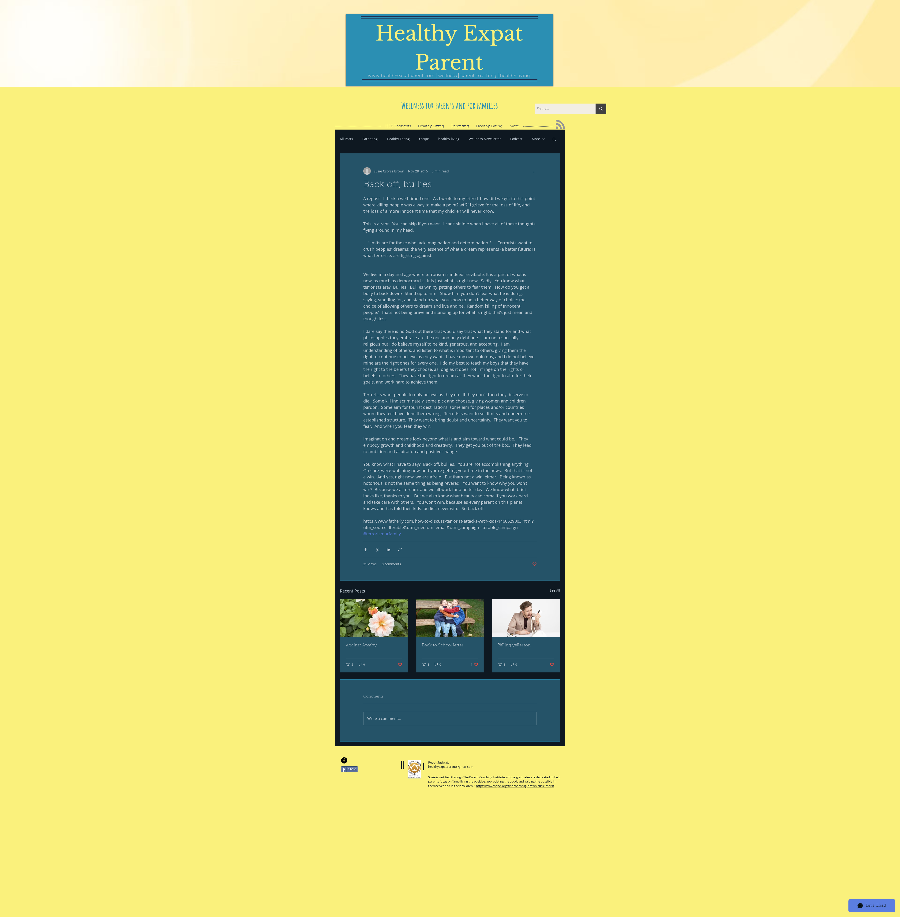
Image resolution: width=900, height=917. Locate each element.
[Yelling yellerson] (526, 618)
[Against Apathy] (374, 618)
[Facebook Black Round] (344, 760)
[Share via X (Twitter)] (377, 549)
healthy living (448, 139)
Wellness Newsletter (485, 139)
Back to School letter (442, 645)
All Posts (346, 139)
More (536, 139)
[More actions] (534, 171)
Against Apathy (361, 645)
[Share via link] (400, 549)
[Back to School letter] (450, 618)
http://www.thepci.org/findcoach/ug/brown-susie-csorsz (515, 786)
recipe (424, 139)
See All (555, 590)
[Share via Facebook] (365, 549)
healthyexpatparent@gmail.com (450, 766)
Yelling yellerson (514, 645)
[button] (554, 139)
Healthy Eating (398, 139)
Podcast (516, 139)
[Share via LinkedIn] (388, 549)
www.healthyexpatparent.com (401, 76)
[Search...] (601, 109)
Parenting (370, 139)
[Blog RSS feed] (560, 124)
